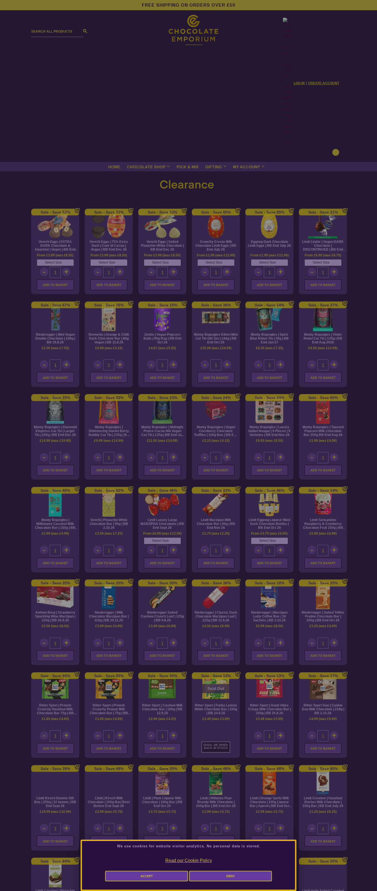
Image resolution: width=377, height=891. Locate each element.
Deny (230, 876)
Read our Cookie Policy (188, 860)
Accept (146, 876)
